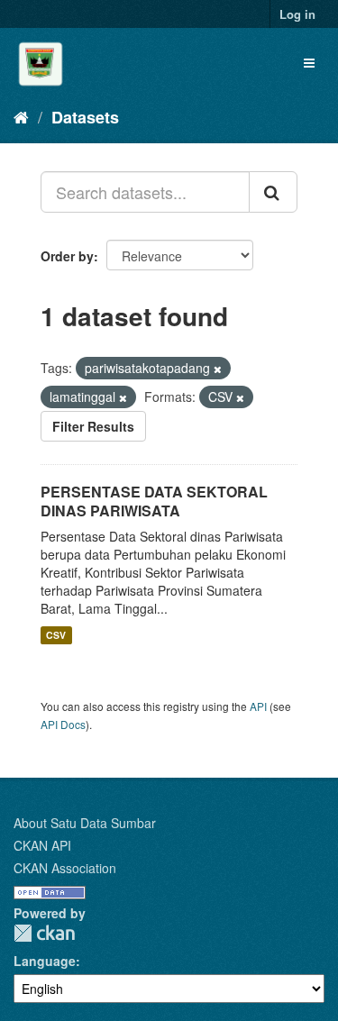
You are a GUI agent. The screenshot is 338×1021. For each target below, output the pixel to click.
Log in (297, 14)
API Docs (63, 724)
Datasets (85, 117)
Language (45, 961)
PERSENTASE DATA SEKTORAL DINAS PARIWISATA (154, 501)
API (258, 706)
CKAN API (42, 845)
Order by (67, 256)
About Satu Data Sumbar (85, 823)
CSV (56, 635)
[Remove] (218, 368)
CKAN (44, 933)
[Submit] (273, 192)
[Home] (21, 116)
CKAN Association (65, 868)
